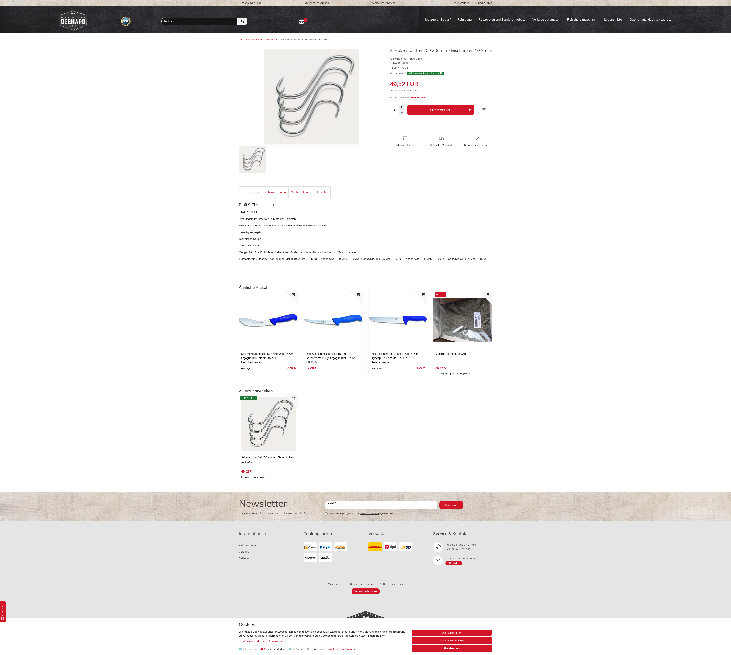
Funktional (319, 648)
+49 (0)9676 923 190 (458, 549)
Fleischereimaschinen (582, 19)
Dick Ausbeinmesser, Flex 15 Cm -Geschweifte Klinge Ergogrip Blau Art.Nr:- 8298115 (331, 358)
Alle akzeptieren (451, 632)
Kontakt (244, 557)
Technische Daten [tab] (275, 192)
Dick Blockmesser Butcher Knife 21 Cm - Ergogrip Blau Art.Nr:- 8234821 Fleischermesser (395, 358)
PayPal (299, 648)
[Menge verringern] (401, 112)
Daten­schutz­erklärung (254, 640)
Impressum (397, 583)
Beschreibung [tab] (250, 192)
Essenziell (251, 648)
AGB (382, 583)
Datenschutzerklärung (362, 583)
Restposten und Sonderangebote (502, 19)
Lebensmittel (613, 19)
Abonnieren (451, 504)
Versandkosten (417, 97)
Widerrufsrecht (336, 583)
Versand (244, 551)
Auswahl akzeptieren (451, 640)
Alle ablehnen (452, 648)
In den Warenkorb (439, 109)
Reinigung (464, 19)
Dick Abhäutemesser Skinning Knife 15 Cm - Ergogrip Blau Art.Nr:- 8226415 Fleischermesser (268, 358)
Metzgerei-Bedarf (438, 19)
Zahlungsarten (248, 545)
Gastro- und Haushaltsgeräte (650, 19)
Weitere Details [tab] (300, 192)
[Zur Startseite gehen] (242, 39)
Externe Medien (275, 648)
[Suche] (242, 21)
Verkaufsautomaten (546, 19)
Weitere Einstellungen (342, 648)
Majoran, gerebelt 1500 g (450, 354)
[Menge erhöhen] (401, 107)
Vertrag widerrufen (365, 591)
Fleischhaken (271, 39)
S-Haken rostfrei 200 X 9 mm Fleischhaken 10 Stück (267, 459)
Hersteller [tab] (322, 192)
